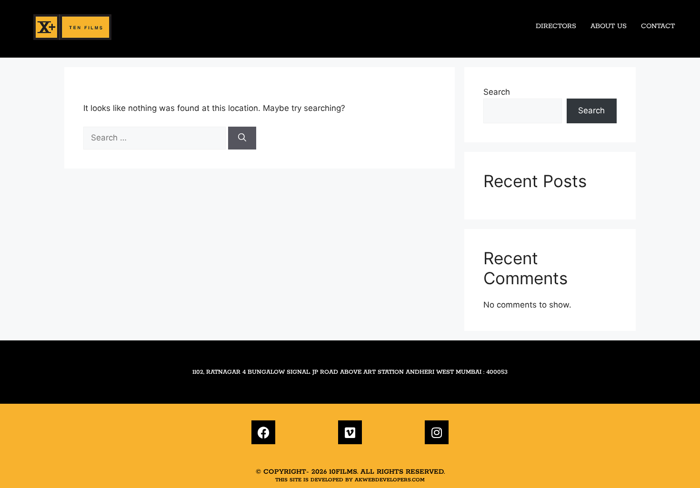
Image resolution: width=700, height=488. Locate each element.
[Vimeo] (350, 432)
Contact (658, 26)
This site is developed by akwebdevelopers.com (350, 480)
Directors (556, 26)
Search (496, 92)
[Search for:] (155, 137)
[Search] (242, 138)
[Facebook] (263, 432)
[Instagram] (437, 432)
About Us (608, 26)
